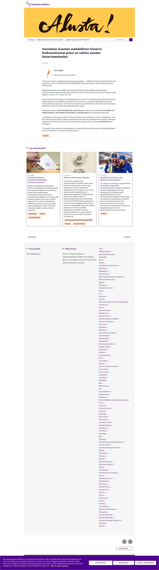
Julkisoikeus (103, 327)
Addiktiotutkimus (105, 251)
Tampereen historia (106, 462)
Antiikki (101, 263)
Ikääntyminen (103, 313)
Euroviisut (102, 296)
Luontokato (103, 378)
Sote (100, 436)
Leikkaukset (103, 375)
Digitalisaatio (103, 271)
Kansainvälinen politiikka (107, 333)
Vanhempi (32, 237)
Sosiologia (102, 434)
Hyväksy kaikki (124, 563)
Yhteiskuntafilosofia (106, 515)
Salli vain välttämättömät (145, 563)
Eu (100, 294)
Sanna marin (103, 417)
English (101, 282)
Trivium (101, 476)
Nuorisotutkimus (105, 392)
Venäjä (101, 501)
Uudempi (128, 237)
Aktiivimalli (102, 257)
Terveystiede (103, 470)
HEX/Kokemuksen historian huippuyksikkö (78, 220)
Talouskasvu (103, 453)
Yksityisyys (102, 523)
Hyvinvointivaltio (34, 217)
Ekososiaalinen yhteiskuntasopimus (111, 277)
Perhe (101, 403)
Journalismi (103, 324)
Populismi (102, 411)
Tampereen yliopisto (106, 464)
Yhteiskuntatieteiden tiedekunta (110, 520)
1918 (100, 249)
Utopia (101, 495)
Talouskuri (102, 456)
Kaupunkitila (103, 341)
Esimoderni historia (106, 288)
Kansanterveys (104, 336)
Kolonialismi (103, 350)
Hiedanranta (103, 305)
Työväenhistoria (104, 487)
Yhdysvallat (103, 512)
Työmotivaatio (104, 481)
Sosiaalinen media (105, 422)
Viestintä (102, 504)
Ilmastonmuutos (105, 316)
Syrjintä (101, 450)
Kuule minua (103, 369)
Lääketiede (103, 380)
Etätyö (101, 291)
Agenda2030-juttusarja (107, 254)
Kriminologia (103, 361)
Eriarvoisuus (103, 285)
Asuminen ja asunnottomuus (109, 265)
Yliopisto (102, 526)
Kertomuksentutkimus (107, 344)
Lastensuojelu (104, 372)
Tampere (102, 459)
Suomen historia (105, 445)
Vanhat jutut (103, 498)
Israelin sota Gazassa (106, 322)
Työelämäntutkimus (106, 478)
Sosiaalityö (103, 431)
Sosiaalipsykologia (105, 425)
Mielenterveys (104, 386)
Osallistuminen (104, 394)
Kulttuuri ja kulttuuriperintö (108, 366)
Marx (101, 383)
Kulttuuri (102, 364)
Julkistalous (103, 330)
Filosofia (102, 299)
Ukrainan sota (104, 490)
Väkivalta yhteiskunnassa (107, 509)
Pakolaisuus (103, 397)
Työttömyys (103, 484)
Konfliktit (102, 352)
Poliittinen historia (105, 408)
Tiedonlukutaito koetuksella (108, 473)
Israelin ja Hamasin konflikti (108, 319)
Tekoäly (101, 467)
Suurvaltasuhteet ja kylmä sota (109, 448)
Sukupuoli (102, 439)
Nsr (100, 389)
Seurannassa (103, 420)
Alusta (101, 260)
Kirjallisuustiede (104, 347)
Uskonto (102, 492)
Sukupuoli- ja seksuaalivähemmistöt (111, 442)
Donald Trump (104, 274)
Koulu (101, 358)
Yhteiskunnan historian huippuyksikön (70, 81)
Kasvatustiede (104, 338)
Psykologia (102, 414)
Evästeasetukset (101, 563)
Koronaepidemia (105, 355)
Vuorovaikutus (104, 506)
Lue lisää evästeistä (60, 566)
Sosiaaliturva (103, 428)
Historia (45, 135)
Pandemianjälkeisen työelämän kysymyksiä (114, 400)
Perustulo (102, 406)
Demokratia (32, 214)
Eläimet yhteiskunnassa (107, 280)
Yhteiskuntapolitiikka (106, 518)
